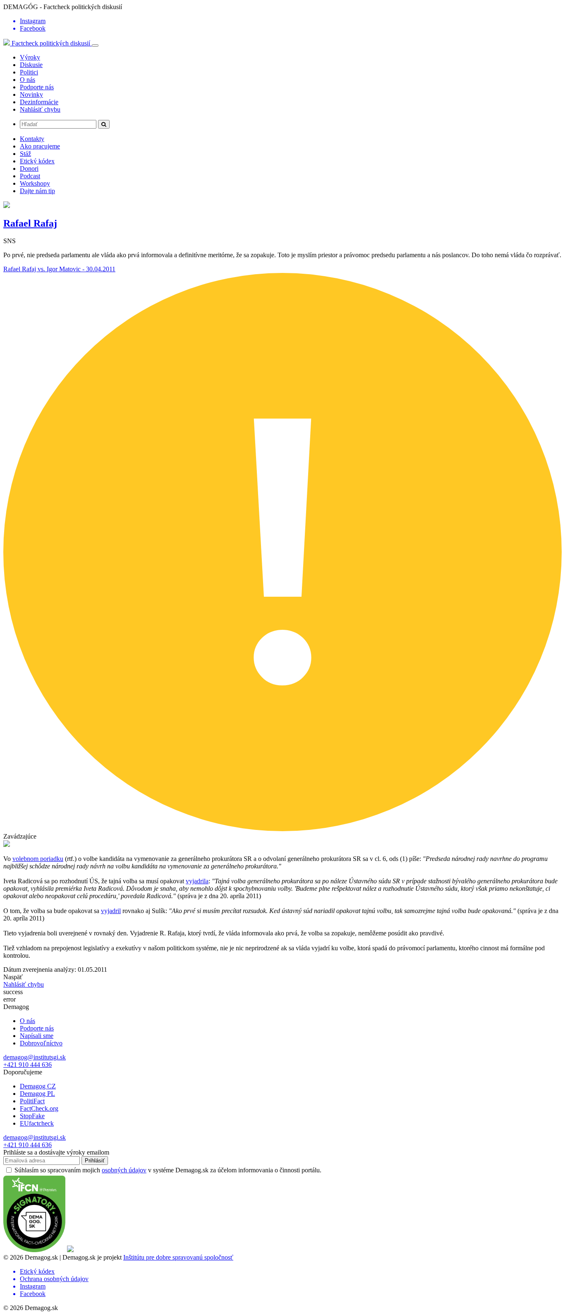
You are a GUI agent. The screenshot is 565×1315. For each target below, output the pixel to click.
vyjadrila (197, 881)
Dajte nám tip (37, 190)
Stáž (25, 153)
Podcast (30, 175)
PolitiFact (32, 1101)
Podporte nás (37, 87)
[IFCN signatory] (34, 1249)
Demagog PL (37, 1093)
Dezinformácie (39, 101)
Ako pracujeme (40, 146)
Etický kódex (37, 161)
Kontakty (32, 138)
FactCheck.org (39, 1108)
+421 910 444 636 (27, 1064)
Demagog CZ (38, 1086)
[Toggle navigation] (95, 45)
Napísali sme (36, 1035)
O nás (27, 79)
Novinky (31, 94)
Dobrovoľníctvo (41, 1043)
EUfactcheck (37, 1123)
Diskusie (31, 64)
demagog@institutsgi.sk (34, 1057)
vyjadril (111, 910)
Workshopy (35, 183)
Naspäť (13, 976)
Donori (29, 168)
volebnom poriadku (37, 858)
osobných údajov (124, 1170)
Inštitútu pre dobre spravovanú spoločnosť (178, 1257)
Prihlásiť (95, 1160)
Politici (29, 72)
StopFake (32, 1115)
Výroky (30, 57)
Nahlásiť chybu (40, 109)
